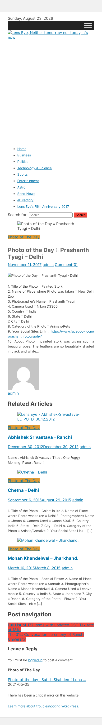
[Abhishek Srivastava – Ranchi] (51, 416)
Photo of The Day (24, 237)
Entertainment (28, 181)
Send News (26, 194)
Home (21, 149)
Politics (22, 162)
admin (48, 264)
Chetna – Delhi (23, 490)
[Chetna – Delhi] (51, 472)
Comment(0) (66, 264)
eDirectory (25, 200)
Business (24, 155)
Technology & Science (34, 168)
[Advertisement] (51, 91)
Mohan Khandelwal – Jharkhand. (43, 558)
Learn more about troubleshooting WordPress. (43, 706)
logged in (35, 660)
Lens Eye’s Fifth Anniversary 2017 (43, 206)
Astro (21, 187)
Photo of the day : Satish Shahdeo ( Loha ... (47, 679)
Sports (22, 174)
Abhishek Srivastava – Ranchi (40, 437)
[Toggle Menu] (88, 25)
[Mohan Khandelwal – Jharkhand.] (51, 540)
